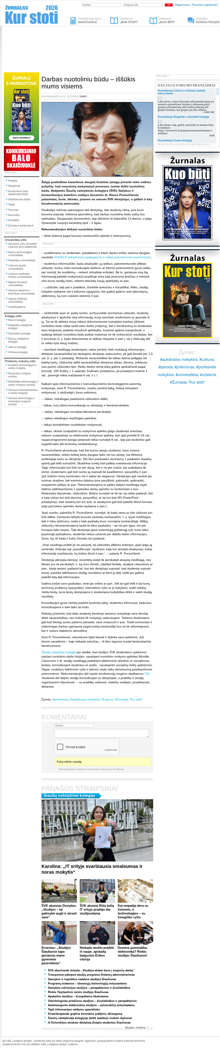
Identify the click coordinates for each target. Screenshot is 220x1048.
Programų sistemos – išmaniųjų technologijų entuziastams (88, 983)
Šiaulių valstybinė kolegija (18, 340)
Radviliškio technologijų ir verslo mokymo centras (23, 383)
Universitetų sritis (16, 240)
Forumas (13, 209)
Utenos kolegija (17, 347)
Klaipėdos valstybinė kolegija (20, 326)
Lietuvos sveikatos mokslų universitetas (20, 275)
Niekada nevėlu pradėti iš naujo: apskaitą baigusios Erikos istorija (97, 953)
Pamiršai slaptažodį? (205, 5)
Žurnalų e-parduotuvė (21, 225)
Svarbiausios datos (19, 199)
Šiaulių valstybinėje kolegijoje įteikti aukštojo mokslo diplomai (90, 1018)
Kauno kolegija (17, 320)
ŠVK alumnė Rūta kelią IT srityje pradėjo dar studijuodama (97, 909)
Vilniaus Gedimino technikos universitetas (21, 291)
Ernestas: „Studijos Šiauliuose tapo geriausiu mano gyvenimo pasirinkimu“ (56, 955)
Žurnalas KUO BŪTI (157, 18)
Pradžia (12, 180)
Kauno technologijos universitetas (20, 253)
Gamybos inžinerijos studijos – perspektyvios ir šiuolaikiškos (89, 988)
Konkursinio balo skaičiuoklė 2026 (18, 192)
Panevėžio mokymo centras (19, 374)
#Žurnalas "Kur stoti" (129, 699)
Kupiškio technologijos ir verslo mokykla (22, 366)
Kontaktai (13, 220)
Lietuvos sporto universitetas (17, 266)
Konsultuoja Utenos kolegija (175, 140)
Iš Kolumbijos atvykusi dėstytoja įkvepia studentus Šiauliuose (89, 1022)
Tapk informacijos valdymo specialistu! (74, 1009)
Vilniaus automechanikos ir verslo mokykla (23, 391)
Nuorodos (14, 215)
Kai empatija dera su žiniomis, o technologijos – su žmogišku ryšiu (133, 911)
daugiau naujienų (135, 1027)
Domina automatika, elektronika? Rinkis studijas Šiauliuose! (133, 951)
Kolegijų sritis (13, 316)
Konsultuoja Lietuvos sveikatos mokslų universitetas (181, 92)
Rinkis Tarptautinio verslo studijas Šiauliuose (78, 992)
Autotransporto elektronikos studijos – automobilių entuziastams (91, 1005)
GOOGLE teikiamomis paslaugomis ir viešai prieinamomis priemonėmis (102, 257)
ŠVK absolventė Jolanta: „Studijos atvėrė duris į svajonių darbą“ (91, 970)
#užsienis (208, 374)
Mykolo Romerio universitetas (17, 283)
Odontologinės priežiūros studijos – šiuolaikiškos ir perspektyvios (92, 1001)
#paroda (166, 366)
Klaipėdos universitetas (21, 260)
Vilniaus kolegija (18, 352)
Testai (11, 204)
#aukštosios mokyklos (85, 699)
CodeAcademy (17, 306)
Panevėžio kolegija (19, 333)
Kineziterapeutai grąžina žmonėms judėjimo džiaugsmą (85, 1014)
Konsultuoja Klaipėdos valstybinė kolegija (183, 116)
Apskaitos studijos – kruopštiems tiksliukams (78, 996)
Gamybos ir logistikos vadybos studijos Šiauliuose (82, 979)
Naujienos (14, 185)
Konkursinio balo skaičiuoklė (86, 18)
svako (83, 96)
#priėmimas (60, 699)
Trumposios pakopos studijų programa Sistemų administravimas (91, 974)
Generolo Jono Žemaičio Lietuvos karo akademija (22, 245)
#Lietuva (107, 699)
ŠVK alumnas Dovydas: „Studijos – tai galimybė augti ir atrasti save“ (59, 911)
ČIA (146, 673)
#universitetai (187, 374)
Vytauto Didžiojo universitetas (17, 300)
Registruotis (182, 5)
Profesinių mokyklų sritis (20, 361)
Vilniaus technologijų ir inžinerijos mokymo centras (21, 401)
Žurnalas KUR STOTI (120, 18)
